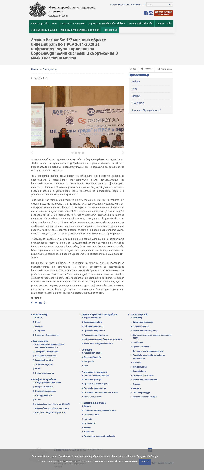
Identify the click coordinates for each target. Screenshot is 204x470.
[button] (39, 23)
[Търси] (170, 4)
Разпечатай (166, 69)
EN (144, 4)
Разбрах (145, 461)
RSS (134, 69)
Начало (35, 69)
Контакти (136, 4)
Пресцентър (50, 69)
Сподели (147, 69)
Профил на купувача (119, 4)
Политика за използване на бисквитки (115, 461)
